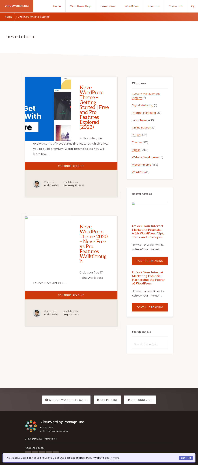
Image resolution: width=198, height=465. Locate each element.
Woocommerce (141, 164)
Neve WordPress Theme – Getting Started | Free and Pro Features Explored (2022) (94, 107)
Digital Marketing (142, 105)
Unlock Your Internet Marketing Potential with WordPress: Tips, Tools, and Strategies (148, 231)
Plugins (136, 135)
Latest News (139, 120)
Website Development (146, 157)
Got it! (186, 458)
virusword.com (17, 6)
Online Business (142, 127)
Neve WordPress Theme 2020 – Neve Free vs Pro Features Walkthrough (94, 244)
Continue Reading (79, 167)
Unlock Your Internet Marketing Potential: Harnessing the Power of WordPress (148, 278)
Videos (136, 149)
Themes (137, 142)
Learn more (112, 457)
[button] (192, 6)
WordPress (139, 172)
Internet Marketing (144, 112)
